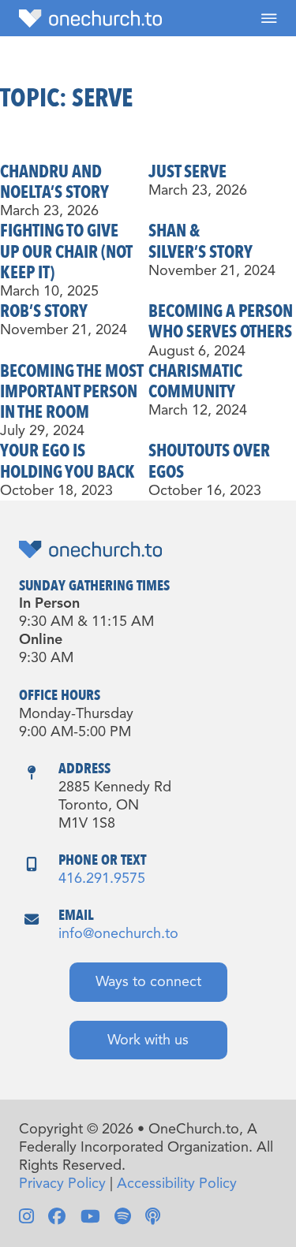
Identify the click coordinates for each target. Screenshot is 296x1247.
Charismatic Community (195, 381)
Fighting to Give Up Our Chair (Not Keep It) (66, 252)
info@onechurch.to (118, 934)
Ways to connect (148, 982)
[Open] (269, 18)
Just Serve (187, 172)
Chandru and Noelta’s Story (54, 182)
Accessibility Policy (177, 1184)
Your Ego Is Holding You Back (67, 461)
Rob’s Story (44, 311)
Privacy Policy (62, 1184)
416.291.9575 (101, 879)
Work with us (148, 1040)
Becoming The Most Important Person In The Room (71, 392)
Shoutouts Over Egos (209, 461)
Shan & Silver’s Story (200, 241)
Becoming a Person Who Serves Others (220, 322)
